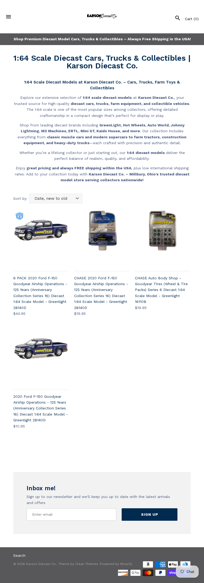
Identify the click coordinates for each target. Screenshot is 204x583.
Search (19, 555)
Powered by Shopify (116, 564)
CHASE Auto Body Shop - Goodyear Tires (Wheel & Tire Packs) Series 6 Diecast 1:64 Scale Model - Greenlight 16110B (161, 290)
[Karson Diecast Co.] (102, 16)
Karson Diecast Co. (41, 564)
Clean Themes (86, 564)
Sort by (20, 198)
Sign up (149, 514)
